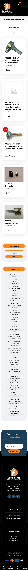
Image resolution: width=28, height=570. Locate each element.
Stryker (15, 291)
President (15, 286)
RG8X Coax (14, 390)
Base (14, 355)
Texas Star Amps (14, 404)
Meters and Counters (14, 348)
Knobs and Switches (14, 341)
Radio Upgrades (14, 387)
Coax (14, 324)
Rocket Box (14, 392)
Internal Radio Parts (14, 336)
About (15, 536)
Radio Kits (14, 380)
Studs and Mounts (14, 401)
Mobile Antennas (15, 298)
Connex (14, 279)
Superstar (15, 293)
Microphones (14, 353)
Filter (14, 256)
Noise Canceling (14, 362)
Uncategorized (14, 411)
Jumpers (15, 327)
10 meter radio (14, 274)
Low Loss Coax (14, 343)
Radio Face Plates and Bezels (14, 377)
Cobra (15, 310)
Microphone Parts (14, 350)
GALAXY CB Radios (14, 312)
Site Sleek (18, 555)
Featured (14, 332)
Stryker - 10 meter (14, 399)
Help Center (15, 540)
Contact (15, 538)
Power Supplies (14, 369)
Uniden (15, 322)
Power (15, 357)
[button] (19, 4)
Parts (14, 367)
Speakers (14, 397)
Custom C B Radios (14, 329)
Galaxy (15, 281)
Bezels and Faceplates (14, 305)
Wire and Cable (14, 416)
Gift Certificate (14, 334)
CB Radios (14, 308)
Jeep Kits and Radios (14, 339)
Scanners (14, 394)
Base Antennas (14, 301)
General (14, 284)
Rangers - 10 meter (15, 288)
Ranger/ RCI (15, 319)
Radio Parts (14, 385)
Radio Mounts (14, 383)
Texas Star (15, 406)
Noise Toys (14, 365)
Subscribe (15, 451)
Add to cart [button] (15, 75)
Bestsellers (14, 303)
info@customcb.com (15, 518)
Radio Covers (14, 374)
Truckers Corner (14, 409)
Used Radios (14, 413)
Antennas (14, 296)
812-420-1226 (15, 515)
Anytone (14, 277)
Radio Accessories (14, 372)
